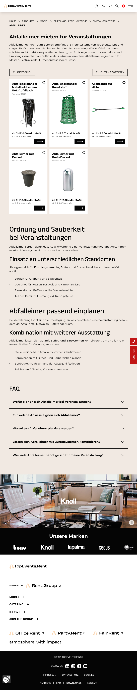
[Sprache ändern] (123, 6)
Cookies (89, 675)
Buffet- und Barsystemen (67, 340)
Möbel (44, 21)
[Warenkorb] (103, 6)
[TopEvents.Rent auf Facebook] (79, 666)
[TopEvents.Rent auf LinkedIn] (67, 666)
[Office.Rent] (26, 633)
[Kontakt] (133, 341)
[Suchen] (117, 6)
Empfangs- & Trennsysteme (70, 21)
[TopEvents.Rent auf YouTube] (85, 666)
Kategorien (24, 72)
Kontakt (92, 683)
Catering (16, 604)
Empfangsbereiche (46, 267)
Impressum (50, 675)
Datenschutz (70, 675)
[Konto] (97, 6)
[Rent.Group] (43, 585)
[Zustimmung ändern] (7, 679)
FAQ (58, 683)
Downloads (74, 683)
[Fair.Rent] (108, 633)
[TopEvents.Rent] (17, 6)
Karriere (45, 683)
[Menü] (130, 6)
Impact (14, 611)
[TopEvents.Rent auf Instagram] (73, 666)
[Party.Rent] (68, 633)
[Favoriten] (110, 6)
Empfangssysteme (104, 21)
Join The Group (21, 619)
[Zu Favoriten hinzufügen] (43, 82)
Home (12, 21)
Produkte (28, 21)
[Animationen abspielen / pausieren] (131, 522)
